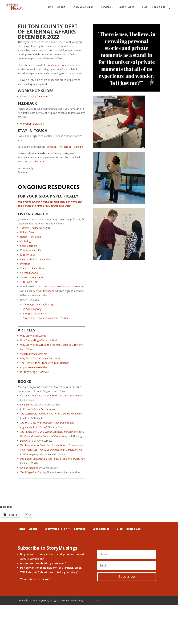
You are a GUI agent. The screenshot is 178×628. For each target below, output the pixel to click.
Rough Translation (30, 236)
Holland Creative (93, 600)
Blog (144, 7)
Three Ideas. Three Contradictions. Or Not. (46, 318)
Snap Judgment (28, 245)
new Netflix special (43, 291)
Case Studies (126, 7)
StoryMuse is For (83, 7)
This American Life (30, 250)
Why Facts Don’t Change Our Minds (40, 358)
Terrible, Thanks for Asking (35, 227)
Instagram (65, 146)
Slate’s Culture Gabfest (33, 277)
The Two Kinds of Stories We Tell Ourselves (45, 362)
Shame (76, 286)
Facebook (50, 146)
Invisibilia (25, 263)
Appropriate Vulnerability (34, 367)
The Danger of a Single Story (38, 304)
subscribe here (35, 161)
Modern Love (27, 254)
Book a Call (158, 7)
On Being (25, 241)
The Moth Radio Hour (32, 268)
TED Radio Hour (29, 282)
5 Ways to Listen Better (35, 313)
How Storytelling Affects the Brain (39, 340)
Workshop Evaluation (32, 123)
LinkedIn (78, 146)
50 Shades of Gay (32, 309)
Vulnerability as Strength (34, 353)
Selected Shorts (29, 272)
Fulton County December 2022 (37, 96)
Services (106, 7)
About (61, 7)
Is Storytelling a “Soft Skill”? (35, 371)
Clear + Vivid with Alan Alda (35, 259)
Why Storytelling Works (33, 335)
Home (49, 7)
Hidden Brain (27, 232)
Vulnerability (60, 286)
